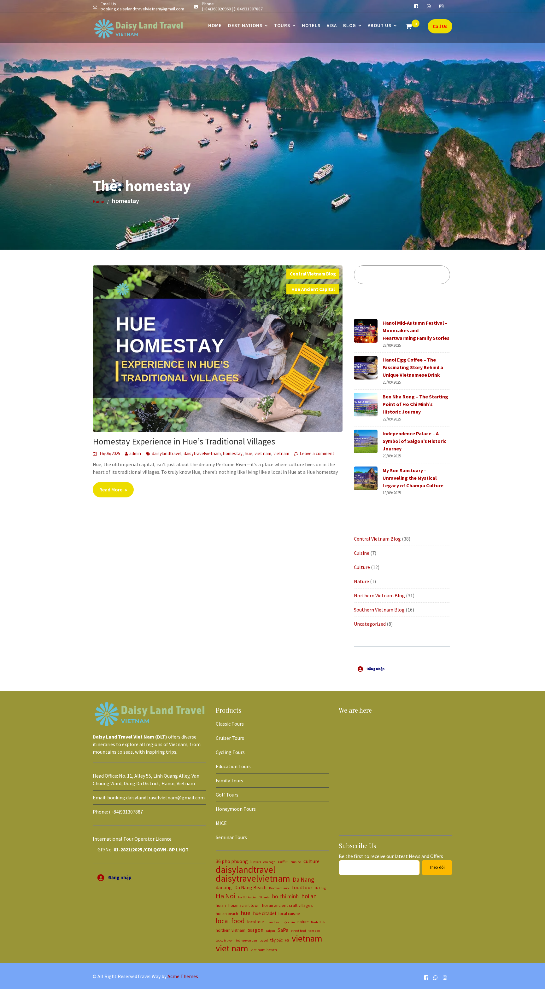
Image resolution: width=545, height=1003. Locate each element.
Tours (282, 25)
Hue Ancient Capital (313, 289)
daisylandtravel (166, 453)
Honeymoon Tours (236, 809)
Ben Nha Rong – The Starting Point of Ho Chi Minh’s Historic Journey (415, 404)
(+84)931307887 (126, 812)
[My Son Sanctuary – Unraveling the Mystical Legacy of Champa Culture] (366, 478)
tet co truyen (224, 940)
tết (287, 940)
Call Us (440, 26)
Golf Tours (227, 794)
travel (264, 940)
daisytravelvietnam (202, 453)
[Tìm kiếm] (437, 274)
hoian (221, 905)
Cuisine (361, 553)
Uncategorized (370, 624)
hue (248, 453)
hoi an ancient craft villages (287, 905)
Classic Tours (230, 724)
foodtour (302, 887)
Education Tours (233, 766)
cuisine (296, 862)
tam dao (314, 931)
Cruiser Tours (230, 738)
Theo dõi (437, 867)
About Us (379, 25)
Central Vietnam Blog (313, 274)
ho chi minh (285, 896)
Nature (361, 581)
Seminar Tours (231, 837)
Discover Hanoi (279, 888)
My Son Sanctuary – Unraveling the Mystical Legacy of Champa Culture (413, 478)
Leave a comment (317, 453)
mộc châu (288, 922)
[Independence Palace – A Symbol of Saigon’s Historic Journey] (366, 441)
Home (215, 25)
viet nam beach (264, 949)
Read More (110, 489)
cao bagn (269, 862)
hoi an (309, 896)
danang (224, 887)
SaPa (283, 930)
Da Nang (303, 879)
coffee (283, 861)
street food (298, 931)
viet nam (263, 453)
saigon (270, 931)
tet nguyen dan (246, 940)
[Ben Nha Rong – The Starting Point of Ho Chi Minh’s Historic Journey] (366, 404)
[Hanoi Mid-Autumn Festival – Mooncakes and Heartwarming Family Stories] (366, 331)
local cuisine (289, 913)
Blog (349, 25)
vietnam (281, 453)
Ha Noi (226, 896)
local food (230, 921)
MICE (221, 823)
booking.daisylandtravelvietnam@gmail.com (156, 797)
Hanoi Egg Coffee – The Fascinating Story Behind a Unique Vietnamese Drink (413, 367)
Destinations (245, 25)
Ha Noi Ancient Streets (254, 897)
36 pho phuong (232, 861)
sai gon (255, 929)
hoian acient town (244, 905)
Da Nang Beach (250, 887)
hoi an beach (227, 913)
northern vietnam (230, 930)
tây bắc (276, 939)
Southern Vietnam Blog (379, 609)
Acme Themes (182, 976)
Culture (362, 567)
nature (302, 921)
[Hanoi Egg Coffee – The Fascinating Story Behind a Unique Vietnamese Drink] (366, 368)
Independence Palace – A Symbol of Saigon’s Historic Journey (414, 441)
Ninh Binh (318, 922)
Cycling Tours (230, 752)
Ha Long (320, 888)
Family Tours (229, 780)
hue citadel (264, 913)
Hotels (311, 25)
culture (311, 861)
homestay (233, 453)
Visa (332, 25)
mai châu (273, 922)
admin (135, 453)
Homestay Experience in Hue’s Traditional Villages (184, 441)
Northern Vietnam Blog (379, 595)
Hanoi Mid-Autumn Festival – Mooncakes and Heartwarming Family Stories (416, 330)
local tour (255, 921)
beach (255, 861)
